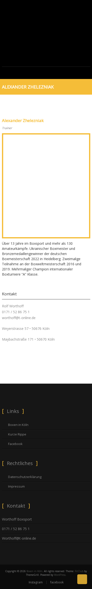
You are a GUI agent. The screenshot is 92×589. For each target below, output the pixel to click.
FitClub (79, 571)
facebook (57, 582)
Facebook (15, 444)
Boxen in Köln (18, 424)
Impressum (16, 486)
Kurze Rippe (17, 434)
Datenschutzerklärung (24, 477)
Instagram (36, 582)
